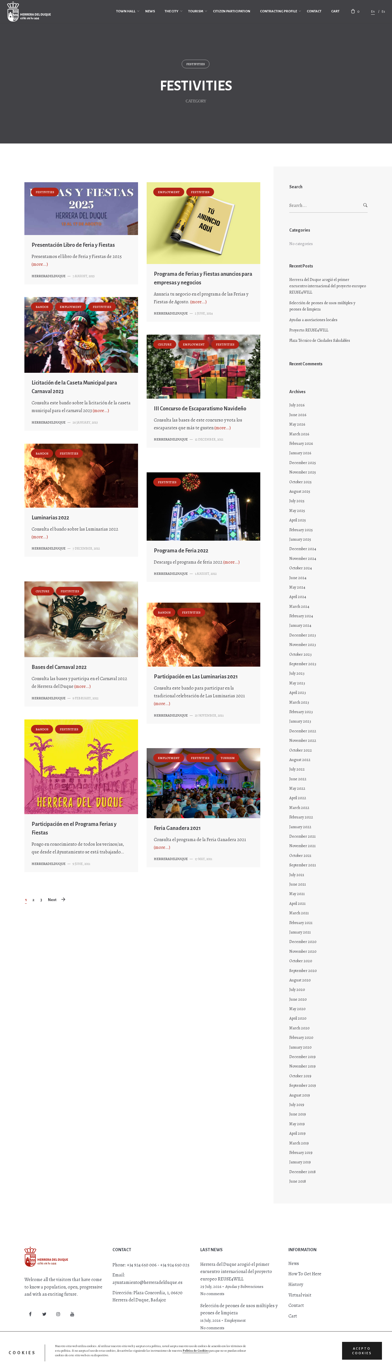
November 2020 (303, 951)
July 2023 (296, 673)
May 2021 (297, 893)
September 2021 (302, 865)
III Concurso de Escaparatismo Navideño (200, 409)
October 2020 (300, 961)
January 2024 (300, 625)
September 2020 (303, 970)
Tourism (228, 758)
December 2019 (302, 1056)
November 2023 (302, 644)
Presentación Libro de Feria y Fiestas (73, 245)
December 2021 (302, 836)
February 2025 (301, 530)
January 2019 (300, 1162)
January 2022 (300, 827)
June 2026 (297, 415)
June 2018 (297, 1181)
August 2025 (299, 491)
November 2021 (302, 846)
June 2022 (297, 779)
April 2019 (297, 1133)
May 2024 (297, 587)
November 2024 (302, 558)
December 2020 (303, 941)
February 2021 (301, 922)
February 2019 (301, 1152)
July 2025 (296, 501)
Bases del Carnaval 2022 (59, 667)
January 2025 (300, 539)
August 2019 (299, 1095)
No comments (212, 1294)
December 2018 (302, 1172)
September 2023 (302, 664)
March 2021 (299, 913)
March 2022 (299, 807)
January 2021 (300, 932)
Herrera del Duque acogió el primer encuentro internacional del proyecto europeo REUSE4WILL (327, 286)
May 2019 (297, 1124)
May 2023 (297, 683)
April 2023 (297, 692)
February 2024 (301, 616)
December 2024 (302, 549)
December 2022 (302, 731)
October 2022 (300, 750)
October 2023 (300, 654)
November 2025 (302, 472)
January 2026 (300, 453)
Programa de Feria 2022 (181, 551)
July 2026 (296, 405)
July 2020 (297, 989)
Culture (165, 344)
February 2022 (301, 817)
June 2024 (297, 578)
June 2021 (297, 884)
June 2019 (297, 1114)
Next (52, 900)
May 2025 (297, 510)
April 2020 (297, 1018)
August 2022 (300, 759)
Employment (169, 192)
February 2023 (301, 712)
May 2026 (297, 424)
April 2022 (297, 798)
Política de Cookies (196, 1350)
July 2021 (296, 875)
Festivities (195, 64)
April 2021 (297, 903)
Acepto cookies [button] (362, 1350)
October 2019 (300, 1076)
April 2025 (297, 520)
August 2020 (300, 980)
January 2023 (300, 721)
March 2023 (299, 702)
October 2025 (300, 482)
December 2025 (302, 462)
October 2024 (300, 568)
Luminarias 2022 (50, 518)
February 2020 (301, 1037)
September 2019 (302, 1085)
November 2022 (302, 740)
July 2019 (296, 1104)
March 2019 (299, 1143)
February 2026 (301, 443)
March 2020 (299, 1028)
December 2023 (302, 635)
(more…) (40, 264)
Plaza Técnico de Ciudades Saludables (319, 340)
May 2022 (297, 788)
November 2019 (302, 1066)
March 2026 (299, 434)
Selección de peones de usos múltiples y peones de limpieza (322, 306)
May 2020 (297, 1009)
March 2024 (299, 606)
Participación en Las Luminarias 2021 (196, 677)
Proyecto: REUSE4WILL (308, 330)
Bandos (42, 307)
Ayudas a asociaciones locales (313, 320)
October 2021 (300, 855)
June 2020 (298, 999)
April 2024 (297, 596)
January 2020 (300, 1047)
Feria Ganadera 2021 (177, 828)
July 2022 (297, 769)
